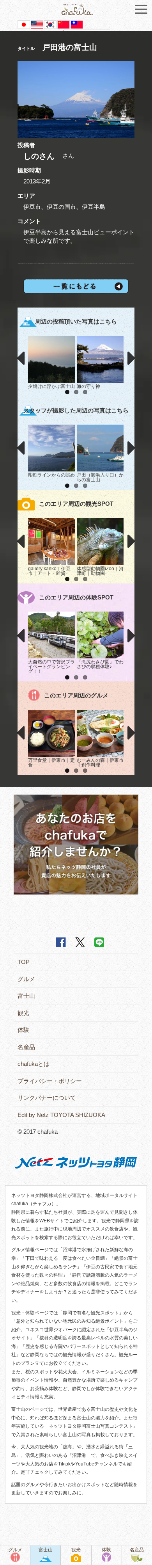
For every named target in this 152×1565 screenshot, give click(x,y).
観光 (23, 1013)
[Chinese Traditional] (77, 24)
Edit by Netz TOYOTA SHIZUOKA (61, 1115)
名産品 (26, 1047)
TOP (24, 962)
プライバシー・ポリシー (50, 1081)
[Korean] (50, 24)
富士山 (26, 995)
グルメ (26, 979)
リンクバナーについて (47, 1097)
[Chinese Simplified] (63, 24)
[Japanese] (24, 24)
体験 (23, 1029)
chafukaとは (33, 1063)
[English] (37, 24)
